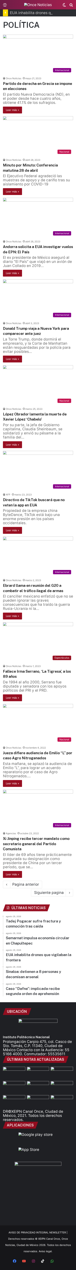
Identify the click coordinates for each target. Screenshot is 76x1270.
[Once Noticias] (38, 5)
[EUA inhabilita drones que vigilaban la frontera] (62, 1087)
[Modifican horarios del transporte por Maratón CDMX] (14, 1073)
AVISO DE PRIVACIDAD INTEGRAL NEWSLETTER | (38, 1232)
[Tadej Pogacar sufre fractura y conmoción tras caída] (62, 1073)
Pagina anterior (25, 884)
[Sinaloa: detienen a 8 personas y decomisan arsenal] (38, 1073)
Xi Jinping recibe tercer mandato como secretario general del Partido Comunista (36, 843)
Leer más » (12, 109)
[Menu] (5, 6)
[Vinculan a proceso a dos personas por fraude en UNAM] (14, 1101)
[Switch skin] (64, 6)
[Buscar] (71, 6)
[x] (61, 1261)
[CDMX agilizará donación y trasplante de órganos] (38, 1101)
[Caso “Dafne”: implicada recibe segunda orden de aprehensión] (62, 1101)
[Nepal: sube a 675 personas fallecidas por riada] (38, 1087)
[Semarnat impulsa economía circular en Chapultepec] (14, 1087)
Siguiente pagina (49, 892)
